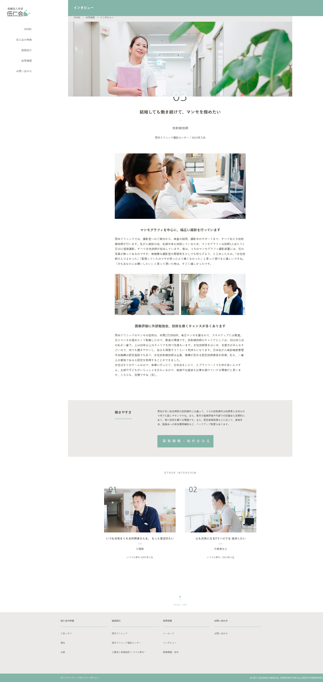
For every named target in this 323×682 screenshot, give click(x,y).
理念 (63, 643)
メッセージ (168, 633)
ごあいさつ (66, 633)
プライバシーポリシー (88, 678)
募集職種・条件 (171, 652)
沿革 (63, 652)
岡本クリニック (119, 633)
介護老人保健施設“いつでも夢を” (128, 652)
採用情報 (26, 60)
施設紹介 (26, 50)
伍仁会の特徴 (24, 40)
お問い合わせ (221, 633)
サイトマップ (67, 678)
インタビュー (169, 643)
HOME (77, 17)
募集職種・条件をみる (187, 441)
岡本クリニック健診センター (126, 643)
